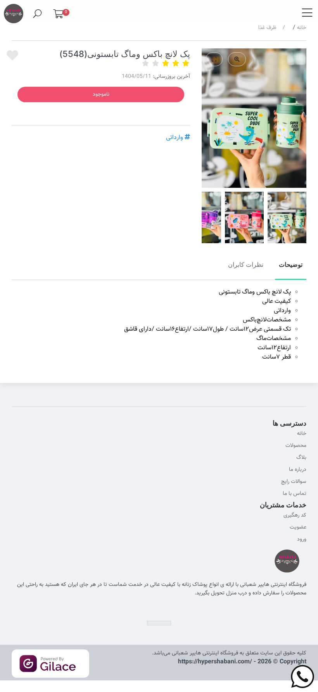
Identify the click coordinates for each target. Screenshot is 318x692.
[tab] (290, 269)
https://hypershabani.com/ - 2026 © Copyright (242, 662)
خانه (301, 28)
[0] (58, 16)
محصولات (295, 445)
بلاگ (301, 457)
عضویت (298, 527)
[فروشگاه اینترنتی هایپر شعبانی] (13, 10)
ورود (301, 539)
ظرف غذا (267, 28)
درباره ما (297, 469)
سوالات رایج (293, 481)
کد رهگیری (294, 515)
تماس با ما (294, 493)
